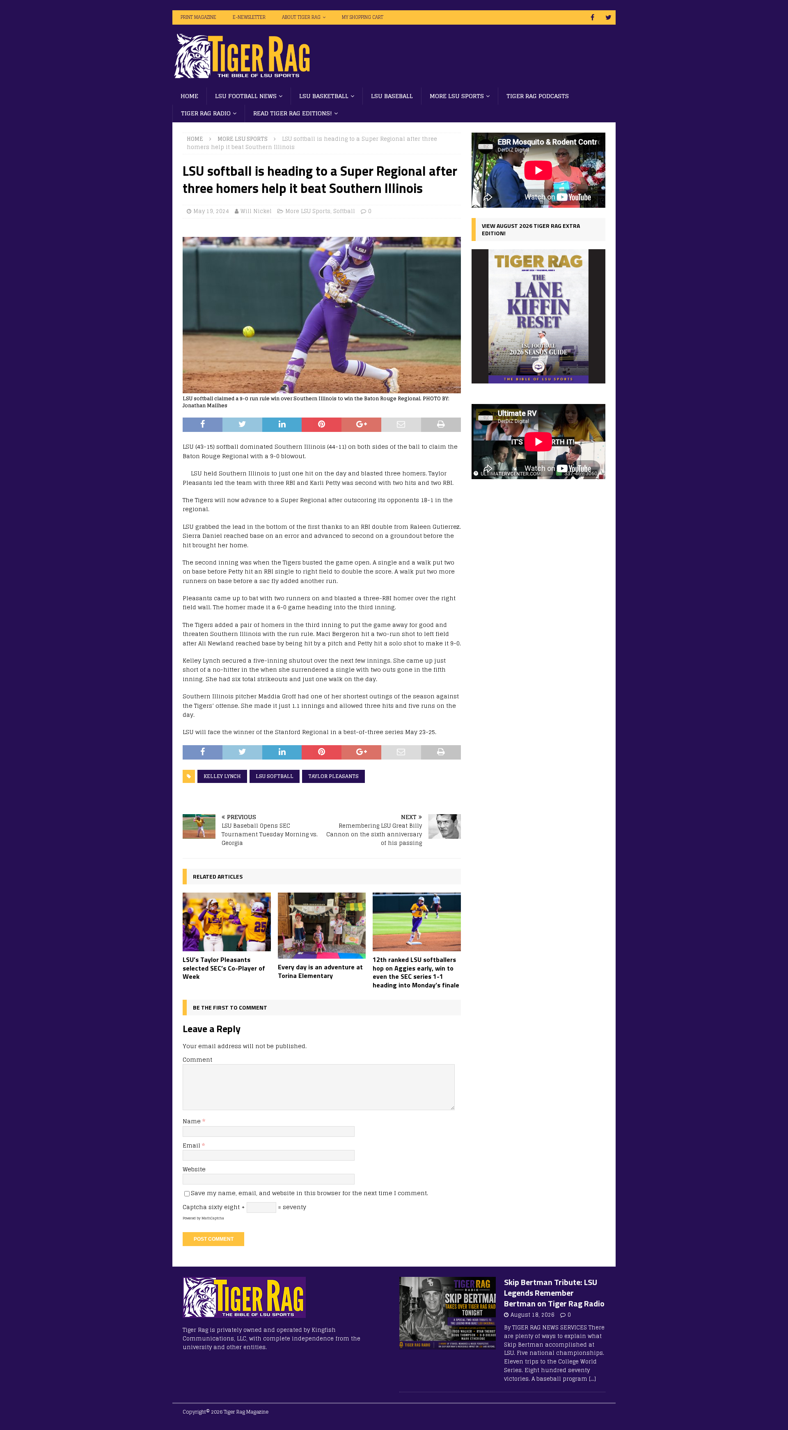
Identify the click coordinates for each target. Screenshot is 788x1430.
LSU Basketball (323, 96)
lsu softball (274, 776)
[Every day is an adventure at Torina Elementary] (322, 926)
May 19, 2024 (211, 211)
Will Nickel (256, 211)
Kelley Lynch (222, 776)
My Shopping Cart (362, 17)
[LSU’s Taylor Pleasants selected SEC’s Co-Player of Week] (227, 922)
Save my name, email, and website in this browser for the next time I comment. (309, 1193)
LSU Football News (246, 96)
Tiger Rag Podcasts (537, 96)
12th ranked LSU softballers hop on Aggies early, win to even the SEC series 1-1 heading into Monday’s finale (416, 972)
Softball (344, 211)
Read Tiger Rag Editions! (292, 113)
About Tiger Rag (301, 17)
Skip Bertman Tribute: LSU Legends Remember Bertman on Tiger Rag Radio (554, 1293)
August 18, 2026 (532, 1315)
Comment (197, 1059)
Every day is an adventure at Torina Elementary (320, 971)
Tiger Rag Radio (206, 113)
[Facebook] (592, 17)
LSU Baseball (392, 96)
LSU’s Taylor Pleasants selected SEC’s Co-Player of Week (224, 968)
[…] (592, 1379)
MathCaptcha (213, 1218)
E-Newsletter (249, 17)
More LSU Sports (457, 96)
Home (189, 96)
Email (192, 1145)
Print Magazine (198, 17)
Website (194, 1169)
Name (192, 1121)
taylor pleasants (333, 776)
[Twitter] (608, 17)
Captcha (195, 1207)
